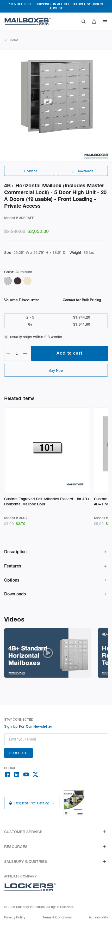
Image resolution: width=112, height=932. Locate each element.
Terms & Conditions (56, 917)
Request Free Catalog (31, 803)
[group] (56, 106)
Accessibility (98, 917)
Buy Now (56, 370)
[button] (105, 21)
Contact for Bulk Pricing (82, 300)
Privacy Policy (14, 917)
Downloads (85, 171)
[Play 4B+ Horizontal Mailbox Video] (47, 653)
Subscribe (18, 753)
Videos (32, 171)
